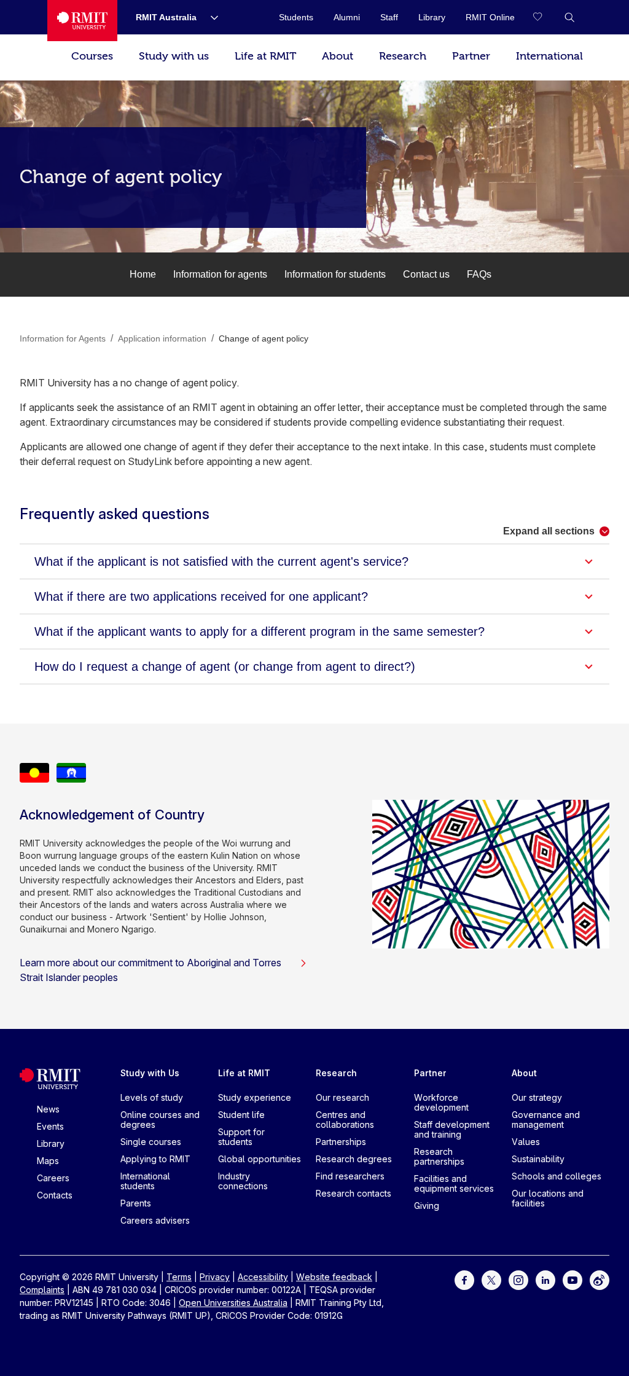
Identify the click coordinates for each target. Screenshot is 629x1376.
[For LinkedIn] (545, 1279)
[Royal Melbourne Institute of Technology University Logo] (82, 20)
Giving (426, 1205)
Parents (135, 1203)
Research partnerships (439, 1156)
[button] (569, 17)
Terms (179, 1277)
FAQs (479, 274)
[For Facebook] (464, 1279)
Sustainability (538, 1159)
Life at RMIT (265, 56)
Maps (48, 1160)
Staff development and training (452, 1129)
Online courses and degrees (160, 1119)
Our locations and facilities (548, 1198)
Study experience (254, 1097)
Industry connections (243, 1181)
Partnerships (341, 1141)
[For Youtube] (572, 1279)
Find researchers (350, 1176)
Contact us (426, 274)
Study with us (174, 56)
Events (50, 1126)
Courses (92, 56)
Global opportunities (259, 1159)
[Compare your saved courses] (545, 17)
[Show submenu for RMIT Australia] (209, 17)
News (48, 1109)
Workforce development (441, 1102)
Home (143, 274)
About (337, 56)
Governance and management (546, 1119)
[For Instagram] (518, 1279)
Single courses (150, 1141)
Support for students (241, 1137)
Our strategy (537, 1097)
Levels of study (151, 1097)
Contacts (54, 1195)
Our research (342, 1097)
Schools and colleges (556, 1176)
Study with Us (149, 1073)
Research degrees (354, 1159)
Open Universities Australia (233, 1302)
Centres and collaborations (345, 1119)
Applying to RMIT (155, 1159)
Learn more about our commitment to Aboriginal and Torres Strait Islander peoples (150, 969)
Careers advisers (155, 1220)
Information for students (335, 274)
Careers (53, 1178)
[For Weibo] (599, 1279)
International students (145, 1181)
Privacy (215, 1277)
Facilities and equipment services (454, 1183)
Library (50, 1143)
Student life (241, 1114)
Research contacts (353, 1193)
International (549, 56)
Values (526, 1141)
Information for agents (220, 274)
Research (402, 56)
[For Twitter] (491, 1279)
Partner (471, 56)
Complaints (42, 1289)
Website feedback (334, 1277)
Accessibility (263, 1277)
